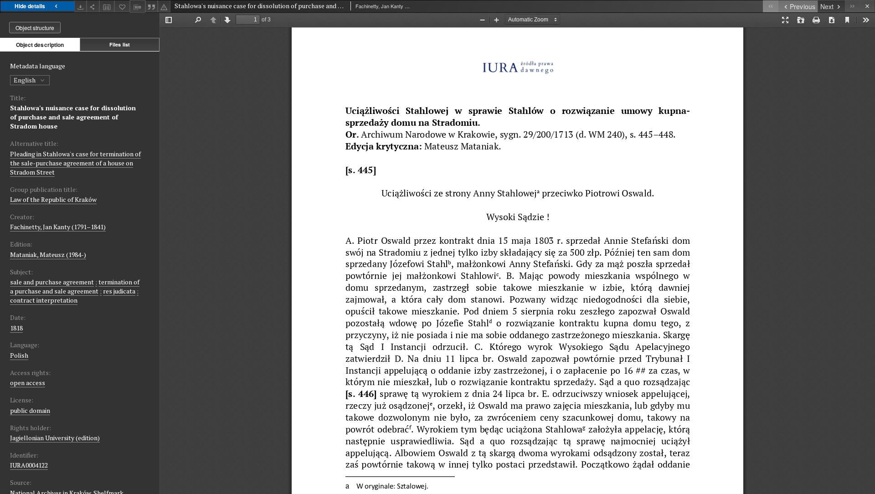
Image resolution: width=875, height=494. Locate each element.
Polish (19, 355)
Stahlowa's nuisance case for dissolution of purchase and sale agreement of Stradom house (73, 116)
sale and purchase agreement (52, 282)
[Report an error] (164, 6)
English (25, 80)
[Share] (93, 6)
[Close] (867, 6)
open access (27, 382)
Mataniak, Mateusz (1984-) (48, 254)
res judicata (119, 291)
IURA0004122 (29, 465)
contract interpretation (43, 300)
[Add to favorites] (122, 6)
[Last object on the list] (852, 6)
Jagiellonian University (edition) (55, 437)
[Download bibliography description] (137, 6)
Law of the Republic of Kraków (53, 199)
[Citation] (151, 6)
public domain (30, 410)
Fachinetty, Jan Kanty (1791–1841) (58, 226)
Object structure (34, 27)
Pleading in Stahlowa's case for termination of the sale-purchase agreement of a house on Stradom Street (75, 162)
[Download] (80, 6)
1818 (16, 328)
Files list (119, 44)
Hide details (30, 6)
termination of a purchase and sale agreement (74, 286)
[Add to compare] (107, 6)
